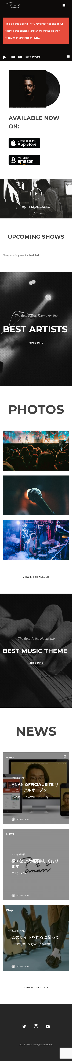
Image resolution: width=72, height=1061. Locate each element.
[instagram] (36, 1027)
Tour (43, 546)
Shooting (36, 495)
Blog (9, 910)
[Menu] (64, 5)
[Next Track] (19, 59)
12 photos (32, 456)
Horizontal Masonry (36, 539)
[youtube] (48, 1029)
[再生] (1, 54)
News (10, 757)
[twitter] (24, 1027)
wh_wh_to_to (22, 819)
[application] (36, 57)
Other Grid (36, 450)
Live (43, 456)
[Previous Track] (12, 59)
